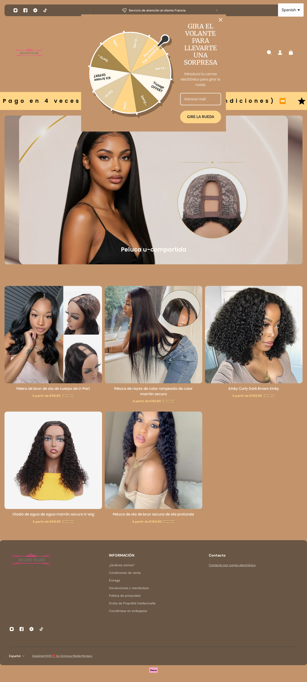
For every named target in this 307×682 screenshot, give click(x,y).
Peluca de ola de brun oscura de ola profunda (153, 514)
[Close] (220, 19)
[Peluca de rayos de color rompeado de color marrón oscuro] (153, 334)
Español (14, 656)
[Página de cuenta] (280, 52)
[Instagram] (15, 10)
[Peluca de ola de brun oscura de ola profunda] (153, 460)
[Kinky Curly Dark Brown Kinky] (254, 334)
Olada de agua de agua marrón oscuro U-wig (53, 514)
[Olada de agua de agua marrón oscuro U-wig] (53, 460)
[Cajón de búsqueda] (269, 52)
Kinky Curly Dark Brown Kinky (254, 388)
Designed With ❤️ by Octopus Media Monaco (62, 656)
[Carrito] (290, 52)
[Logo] (29, 53)
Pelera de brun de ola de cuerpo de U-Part (53, 388)
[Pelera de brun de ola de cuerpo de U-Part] (53, 334)
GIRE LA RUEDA (200, 117)
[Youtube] (35, 10)
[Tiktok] (45, 10)
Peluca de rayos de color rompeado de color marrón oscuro (153, 391)
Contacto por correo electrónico (232, 565)
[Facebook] (25, 10)
